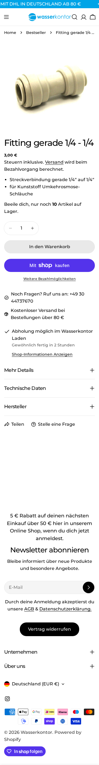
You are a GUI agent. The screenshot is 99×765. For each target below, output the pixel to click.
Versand (54, 162)
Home (10, 32)
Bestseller (36, 32)
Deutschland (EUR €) (35, 683)
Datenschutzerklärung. (65, 609)
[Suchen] (74, 16)
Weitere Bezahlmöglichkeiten (49, 279)
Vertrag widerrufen (49, 629)
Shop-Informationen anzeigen (42, 354)
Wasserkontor (36, 732)
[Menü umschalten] (6, 16)
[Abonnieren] (88, 587)
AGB (29, 609)
